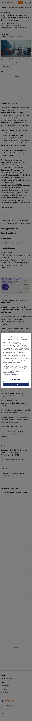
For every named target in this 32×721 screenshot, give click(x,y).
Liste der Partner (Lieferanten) (10, 374)
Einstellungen (16, 379)
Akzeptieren (15, 384)
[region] (16, 360)
